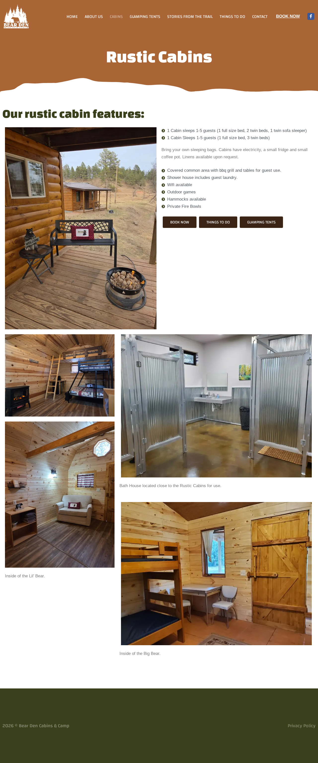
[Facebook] (310, 16)
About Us (94, 16)
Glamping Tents (145, 16)
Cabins (116, 16)
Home (72, 16)
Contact (260, 16)
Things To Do (232, 16)
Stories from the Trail (190, 16)
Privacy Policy (302, 725)
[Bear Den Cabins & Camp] (16, 16)
